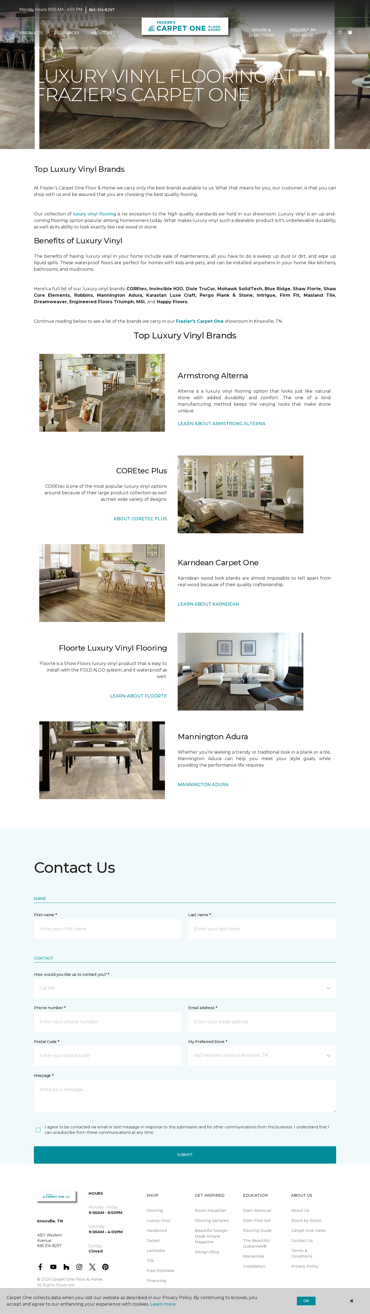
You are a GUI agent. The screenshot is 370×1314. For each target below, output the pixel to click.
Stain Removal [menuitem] (257, 1210)
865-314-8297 (102, 9)
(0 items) (350, 32)
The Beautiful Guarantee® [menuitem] (256, 1243)
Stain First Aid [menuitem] (256, 1220)
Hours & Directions (261, 32)
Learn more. (163, 1304)
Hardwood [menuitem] (157, 1230)
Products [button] (31, 32)
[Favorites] (340, 33)
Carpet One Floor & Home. (77, 1279)
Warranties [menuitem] (253, 1256)
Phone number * (50, 1008)
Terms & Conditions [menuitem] (302, 1253)
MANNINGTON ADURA (203, 784)
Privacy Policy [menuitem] (305, 1266)
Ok (306, 1300)
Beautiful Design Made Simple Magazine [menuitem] (211, 1236)
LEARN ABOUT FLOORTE (138, 696)
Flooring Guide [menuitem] (257, 1230)
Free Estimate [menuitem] (160, 1270)
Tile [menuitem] (150, 1260)
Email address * (202, 1008)
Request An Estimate (303, 32)
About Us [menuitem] (300, 1210)
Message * (43, 1075)
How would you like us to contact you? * (71, 974)
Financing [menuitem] (156, 1280)
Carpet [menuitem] (153, 1240)
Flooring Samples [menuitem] (212, 1220)
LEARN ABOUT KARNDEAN (208, 604)
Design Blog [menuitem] (207, 1252)
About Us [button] (101, 32)
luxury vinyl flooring (94, 214)
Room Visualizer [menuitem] (210, 1210)
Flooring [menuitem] (155, 1210)
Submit (185, 1154)
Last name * (199, 915)
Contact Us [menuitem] (302, 1240)
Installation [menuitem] (254, 1266)
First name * (45, 915)
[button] (329, 33)
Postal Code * (46, 1042)
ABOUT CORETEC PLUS (140, 518)
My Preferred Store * (207, 1042)
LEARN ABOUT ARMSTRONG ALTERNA (221, 423)
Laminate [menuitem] (156, 1250)
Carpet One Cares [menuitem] (308, 1230)
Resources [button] (66, 32)
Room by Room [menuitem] (306, 1220)
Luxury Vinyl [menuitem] (159, 1220)
